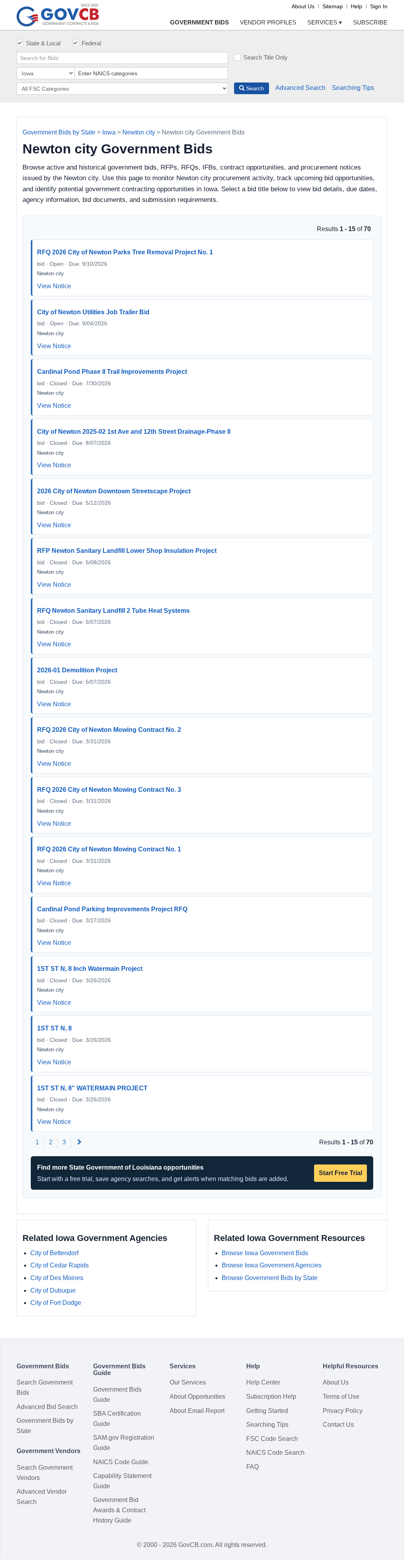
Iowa (109, 132)
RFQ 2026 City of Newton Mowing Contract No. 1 (109, 849)
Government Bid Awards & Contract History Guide (119, 1510)
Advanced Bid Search (47, 1406)
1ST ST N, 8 (54, 1028)
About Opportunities (197, 1396)
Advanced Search (300, 87)
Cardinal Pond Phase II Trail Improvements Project (112, 371)
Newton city (138, 132)
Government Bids (199, 22)
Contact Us (338, 1424)
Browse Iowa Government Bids (265, 1253)
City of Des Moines (56, 1277)
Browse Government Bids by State (270, 1277)
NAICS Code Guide (120, 1462)
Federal (91, 43)
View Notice (54, 286)
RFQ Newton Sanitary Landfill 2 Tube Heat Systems (113, 610)
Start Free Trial (340, 1173)
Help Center (263, 1382)
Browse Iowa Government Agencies (272, 1265)
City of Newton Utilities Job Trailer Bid (93, 312)
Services (324, 22)
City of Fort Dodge (55, 1302)
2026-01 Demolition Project (77, 670)
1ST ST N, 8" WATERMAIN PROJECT (92, 1088)
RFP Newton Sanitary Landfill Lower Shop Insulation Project (127, 550)
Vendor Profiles (268, 22)
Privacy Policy (343, 1410)
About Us (303, 6)
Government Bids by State (58, 132)
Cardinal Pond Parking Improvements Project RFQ (112, 909)
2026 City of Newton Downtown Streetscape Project (114, 491)
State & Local (43, 43)
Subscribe (370, 22)
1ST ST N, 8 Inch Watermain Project (89, 968)
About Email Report (197, 1410)
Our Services (188, 1382)
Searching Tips (353, 87)
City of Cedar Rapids (59, 1265)
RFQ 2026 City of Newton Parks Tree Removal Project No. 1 (125, 252)
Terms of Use (341, 1396)
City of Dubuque (53, 1290)
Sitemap (332, 6)
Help (356, 6)
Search (254, 88)
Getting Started (267, 1410)
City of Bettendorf (54, 1253)
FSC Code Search (272, 1438)
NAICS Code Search (275, 1452)
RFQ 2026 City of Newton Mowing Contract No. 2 (109, 729)
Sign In (378, 6)
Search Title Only (265, 57)
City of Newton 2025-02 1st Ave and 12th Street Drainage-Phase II (133, 431)
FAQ (252, 1466)
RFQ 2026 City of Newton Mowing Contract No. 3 (109, 789)
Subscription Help (271, 1396)
